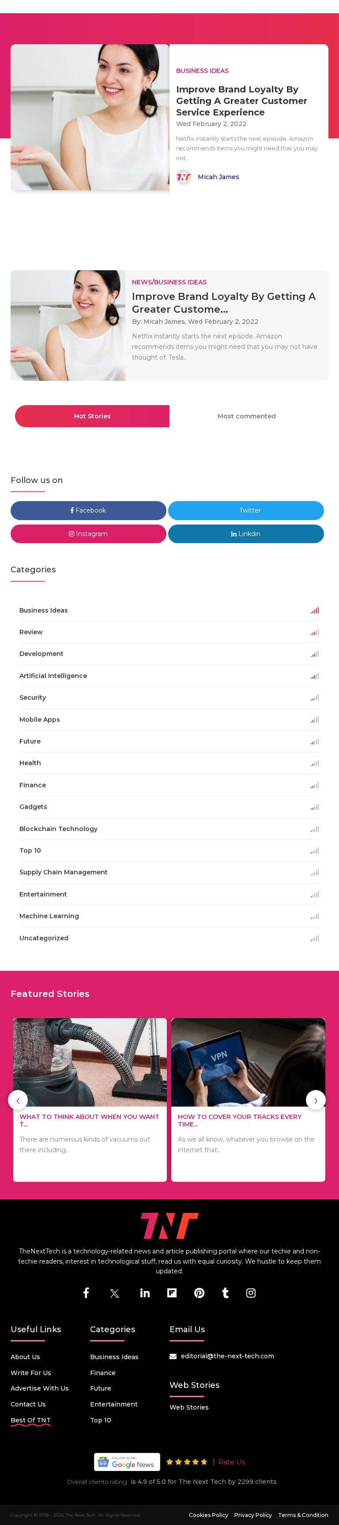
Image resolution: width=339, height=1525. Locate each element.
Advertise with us (40, 1388)
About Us (25, 1357)
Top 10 (100, 1420)
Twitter (249, 510)
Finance (103, 1373)
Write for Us (31, 1373)
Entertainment (114, 1404)
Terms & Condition (303, 1515)
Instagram (91, 534)
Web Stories (189, 1407)
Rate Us (231, 1462)
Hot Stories (92, 416)
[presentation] (18, 1100)
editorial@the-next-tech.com (227, 1356)
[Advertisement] (171, 229)
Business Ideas (114, 1357)
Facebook (90, 510)
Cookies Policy (208, 1515)
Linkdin (248, 534)
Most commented (247, 416)
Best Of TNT (31, 1420)
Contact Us (28, 1404)
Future (100, 1388)
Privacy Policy (253, 1515)
